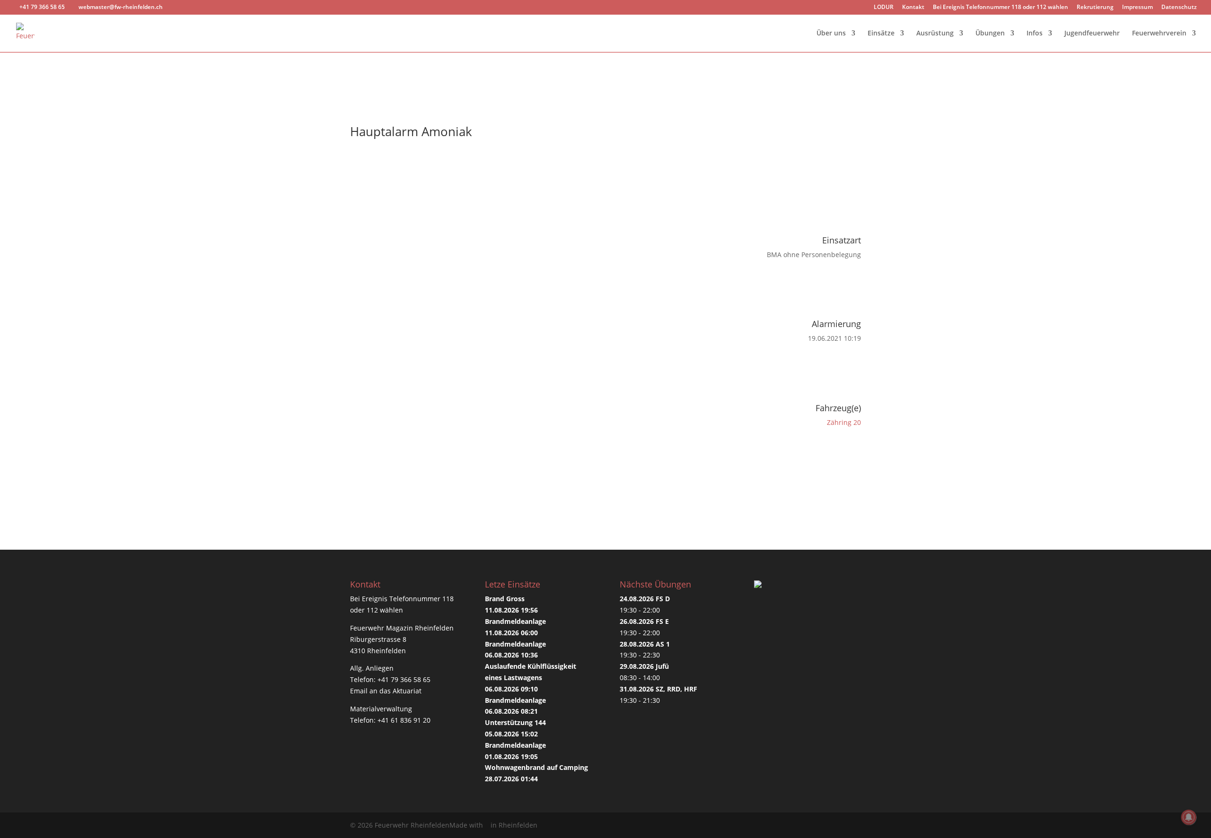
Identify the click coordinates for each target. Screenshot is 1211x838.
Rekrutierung (1095, 7)
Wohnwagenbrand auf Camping (536, 767)
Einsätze (881, 33)
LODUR (884, 7)
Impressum (1137, 7)
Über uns (831, 33)
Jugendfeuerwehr (1092, 33)
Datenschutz (1179, 7)
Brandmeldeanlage (515, 621)
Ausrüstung (935, 33)
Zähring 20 (844, 422)
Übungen (990, 33)
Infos (1035, 33)
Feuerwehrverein (1159, 33)
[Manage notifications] (1188, 817)
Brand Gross (505, 598)
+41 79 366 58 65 (403, 679)
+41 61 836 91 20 (403, 720)
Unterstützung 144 (515, 722)
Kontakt (913, 7)
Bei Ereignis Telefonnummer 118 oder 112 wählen (1000, 7)
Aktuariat (407, 690)
